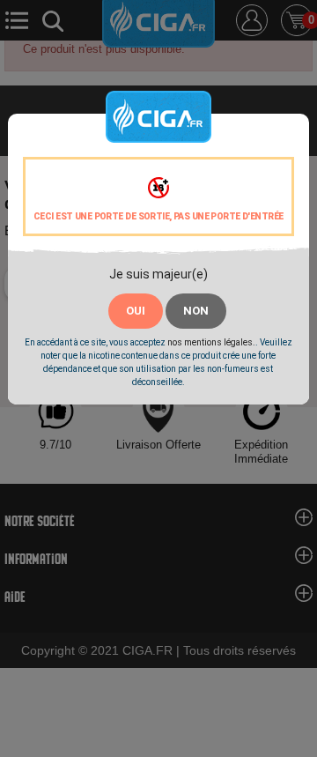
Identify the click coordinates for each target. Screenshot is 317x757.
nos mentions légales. (211, 342)
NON (196, 310)
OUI (135, 310)
